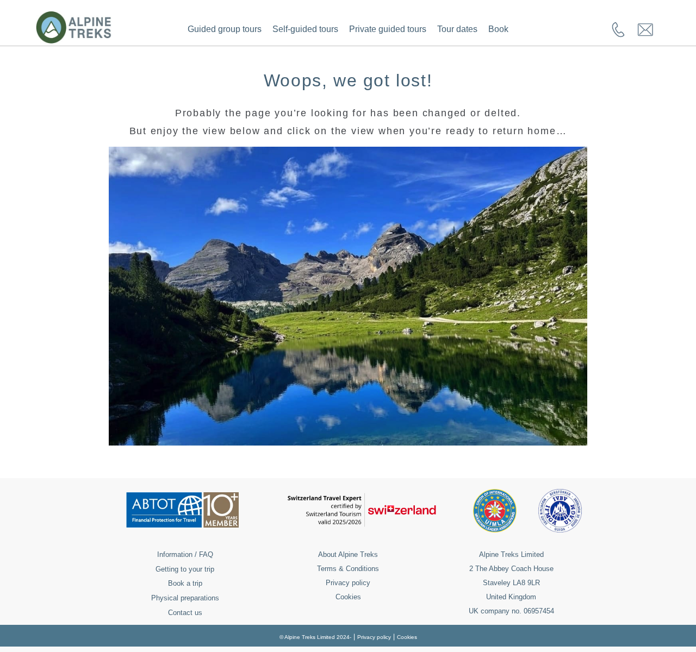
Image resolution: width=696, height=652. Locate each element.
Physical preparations (185, 598)
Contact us (185, 613)
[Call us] (618, 35)
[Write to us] (645, 35)
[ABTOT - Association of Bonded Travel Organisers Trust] (182, 524)
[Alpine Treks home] (74, 40)
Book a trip (185, 583)
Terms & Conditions (348, 569)
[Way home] (348, 442)
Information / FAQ (185, 554)
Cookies (348, 597)
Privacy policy (348, 583)
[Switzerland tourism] (362, 524)
